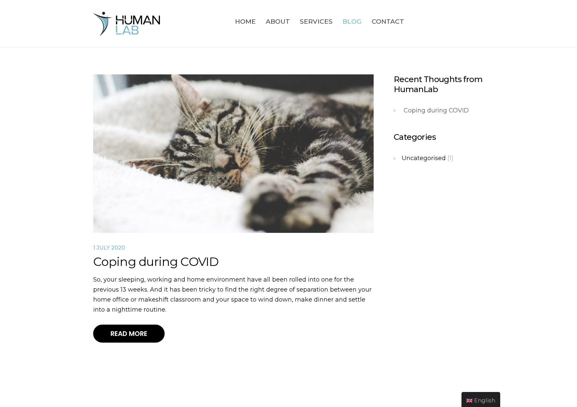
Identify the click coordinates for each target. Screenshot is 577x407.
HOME (245, 21)
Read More (129, 333)
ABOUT (278, 21)
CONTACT (388, 21)
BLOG (352, 21)
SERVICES (316, 21)
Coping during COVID (436, 110)
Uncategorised (424, 158)
